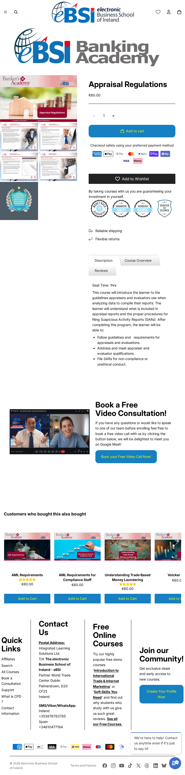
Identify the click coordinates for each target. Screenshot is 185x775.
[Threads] (147, 765)
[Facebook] (105, 765)
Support (7, 690)
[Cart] (179, 12)
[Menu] (5, 12)
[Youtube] (122, 765)
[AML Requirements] (27, 546)
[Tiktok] (130, 765)
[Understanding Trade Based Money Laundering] (128, 546)
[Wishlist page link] (158, 12)
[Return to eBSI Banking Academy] (92, 46)
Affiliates (8, 659)
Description (103, 260)
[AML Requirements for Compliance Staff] (77, 546)
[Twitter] (138, 765)
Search (7, 665)
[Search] (16, 12)
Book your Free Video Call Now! (126, 456)
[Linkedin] (156, 765)
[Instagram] (113, 765)
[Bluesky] (164, 765)
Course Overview (138, 260)
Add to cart (135, 131)
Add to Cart (27, 598)
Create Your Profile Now (161, 694)
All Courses (10, 672)
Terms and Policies (83, 765)
